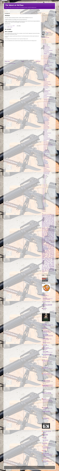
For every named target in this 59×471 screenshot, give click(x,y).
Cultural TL (45, 112)
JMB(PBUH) (50, 244)
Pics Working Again (46, 51)
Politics (43, 256)
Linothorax (45, 106)
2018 (44, 194)
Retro (50, 258)
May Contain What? (46, 122)
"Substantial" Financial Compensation (47, 91)
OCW (51, 252)
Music (49, 251)
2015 (44, 198)
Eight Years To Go (46, 164)
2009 (44, 206)
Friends (43, 234)
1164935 (49, 216)
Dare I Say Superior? (47, 167)
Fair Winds (45, 80)
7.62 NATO (52, 217)
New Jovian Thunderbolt (46, 301)
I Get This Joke (46, 163)
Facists (43, 232)
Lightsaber (45, 247)
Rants (53, 257)
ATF (50, 220)
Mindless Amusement (50, 250)
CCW (48, 224)
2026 (44, 40)
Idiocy (43, 243)
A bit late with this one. (46, 345)
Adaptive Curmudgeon (46, 411)
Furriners (53, 234)
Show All (53, 420)
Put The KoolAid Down (47, 96)
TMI (52, 267)
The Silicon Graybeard (46, 373)
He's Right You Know (47, 107)
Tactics (45, 266)
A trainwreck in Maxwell (46, 380)
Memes (47, 249)
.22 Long (43, 214)
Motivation (45, 162)
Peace (53, 253)
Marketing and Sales (47, 248)
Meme (45, 249)
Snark (53, 263)
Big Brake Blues (46, 71)
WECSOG (50, 269)
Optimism (48, 253)
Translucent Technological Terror (48, 145)
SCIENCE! (46, 261)
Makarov (53, 247)
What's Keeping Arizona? (47, 143)
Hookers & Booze (45, 338)
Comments (6, 11)
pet (46, 254)
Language (46, 245)
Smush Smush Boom (47, 117)
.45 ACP (43, 216)
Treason (49, 268)
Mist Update (45, 131)
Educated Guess (46, 75)
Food (43, 233)
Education (45, 231)
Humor (47, 242)
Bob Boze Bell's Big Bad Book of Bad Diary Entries (48, 385)
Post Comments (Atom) (12, 63)
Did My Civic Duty (46, 157)
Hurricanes (52, 242)
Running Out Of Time (47, 46)
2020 (44, 192)
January (45, 186)
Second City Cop (45, 367)
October (45, 175)
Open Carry (45, 79)
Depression (49, 229)
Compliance (45, 95)
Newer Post (7, 61)
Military (43, 250)
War (47, 269)
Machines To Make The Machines (48, 116)
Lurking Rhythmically (46, 330)
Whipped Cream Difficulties (47, 392)
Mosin (47, 251)
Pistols (48, 255)
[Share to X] (18, 25)
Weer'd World (45, 324)
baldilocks (44, 450)
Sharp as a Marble (45, 351)
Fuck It (46, 234)
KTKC (43, 245)
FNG (53, 232)
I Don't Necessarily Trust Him (48, 65)
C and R (52, 223)
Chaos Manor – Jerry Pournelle (47, 304)
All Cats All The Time (47, 115)
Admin (51, 218)
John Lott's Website (46, 453)
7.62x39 (43, 218)
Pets (48, 254)
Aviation (52, 220)
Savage (53, 259)
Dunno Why (45, 97)
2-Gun (53, 216)
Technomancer (44, 267)
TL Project (49, 267)
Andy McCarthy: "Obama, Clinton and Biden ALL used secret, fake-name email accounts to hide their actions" (48, 455)
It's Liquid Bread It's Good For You (48, 62)
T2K (42, 266)
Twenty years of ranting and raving (47, 461)
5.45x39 (46, 217)
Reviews (53, 258)
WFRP (53, 269)
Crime (51, 226)
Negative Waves (52, 251)
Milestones (45, 168)
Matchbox (53, 248)
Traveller (45, 268)
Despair (52, 229)
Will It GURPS (48, 270)
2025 (44, 41)
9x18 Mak (48, 218)
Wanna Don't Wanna (46, 86)
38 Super (43, 217)
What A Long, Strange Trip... (46, 342)
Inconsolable (48, 243)
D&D (47, 227)
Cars (43, 224)
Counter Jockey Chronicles (47, 431)
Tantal (47, 266)
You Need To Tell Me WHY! (47, 84)
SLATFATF (47, 263)
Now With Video (46, 149)
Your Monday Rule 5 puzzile (46, 381)
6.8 (49, 217)
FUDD (49, 234)
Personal (43, 254)
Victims (46, 269)
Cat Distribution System (47, 171)
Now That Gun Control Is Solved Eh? (49, 72)
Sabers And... (49, 259)
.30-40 (49, 215)
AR (46, 219)
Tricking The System (46, 66)
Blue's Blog (44, 437)
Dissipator (46, 230)
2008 (44, 207)
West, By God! (45, 357)
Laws (49, 245)
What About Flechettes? (47, 61)
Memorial (50, 249)
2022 (44, 189)
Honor (51, 241)
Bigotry (48, 221)
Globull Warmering (47, 236)
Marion (43, 248)
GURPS (44, 240)
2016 (44, 197)
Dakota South (45, 344)
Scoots (50, 261)
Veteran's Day (46, 136)
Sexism (53, 261)
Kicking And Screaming (47, 81)
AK (53, 218)
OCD (50, 252)
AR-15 (49, 219)
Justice (53, 244)
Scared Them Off (46, 92)
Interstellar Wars (44, 244)
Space (46, 264)
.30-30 (47, 215)
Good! (44, 159)
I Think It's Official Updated (47, 158)
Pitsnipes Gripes (45, 407)
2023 (44, 188)
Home (22, 61)
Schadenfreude (44, 260)
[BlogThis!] (17, 25)
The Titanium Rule (45, 328)
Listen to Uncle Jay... (46, 347)
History (50, 240)
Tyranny (51, 268)
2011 (43, 203)
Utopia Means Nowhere (47, 108)
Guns (47, 238)
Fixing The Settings (46, 126)
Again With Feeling (46, 173)
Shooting (48, 262)
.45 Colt (46, 216)
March (45, 184)
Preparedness (52, 256)
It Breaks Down (46, 85)
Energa (49, 231)
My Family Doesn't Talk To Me (48, 56)
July (44, 179)
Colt (45, 225)
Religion (43, 258)
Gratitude (50, 237)
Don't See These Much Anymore (48, 70)
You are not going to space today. (47, 393)
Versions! (45, 148)
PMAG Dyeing (52, 255)
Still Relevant (45, 130)
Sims (43, 263)
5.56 (48, 217)
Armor (51, 219)
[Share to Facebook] (19, 25)
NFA (42, 252)
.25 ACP (53, 214)
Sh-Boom (44, 302)
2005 (44, 211)
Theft (47, 267)
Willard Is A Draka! (46, 57)
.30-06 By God (44, 215)
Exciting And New (46, 121)
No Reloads (45, 76)
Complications (46, 111)
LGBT (49, 246)
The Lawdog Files (45, 440)
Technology (51, 266)
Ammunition (44, 219)
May (44, 181)
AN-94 (44, 89)
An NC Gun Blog (45, 334)
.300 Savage (52, 215)
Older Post (38, 61)
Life (42, 247)
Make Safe (45, 140)
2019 (44, 193)
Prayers (48, 256)
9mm (45, 218)
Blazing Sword (46, 129)
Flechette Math (46, 58)
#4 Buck (45, 67)
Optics (45, 253)
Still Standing (44, 451)
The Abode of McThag (14, 5)
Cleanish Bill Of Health (47, 101)
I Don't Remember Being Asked (48, 50)
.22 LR (45, 214)
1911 (51, 216)
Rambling (50, 257)
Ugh (44, 153)
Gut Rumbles (45, 308)
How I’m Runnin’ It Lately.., (46, 418)
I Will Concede (46, 125)
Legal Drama (52, 245)
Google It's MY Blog (46, 150)
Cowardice (49, 225)
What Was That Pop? (47, 172)
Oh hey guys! (44, 432)
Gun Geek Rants (45, 434)
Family (47, 232)
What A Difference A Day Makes (48, 144)
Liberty (51, 246)
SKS (44, 263)
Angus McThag (48, 32)
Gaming (43, 235)
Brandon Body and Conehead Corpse (48, 368)
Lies (53, 246)
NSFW (48, 252)
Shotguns (52, 262)
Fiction (51, 232)
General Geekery (48, 235)
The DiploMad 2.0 (45, 446)
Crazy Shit (47, 226)
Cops (47, 225)
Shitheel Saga (44, 262)
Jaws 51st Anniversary (46, 295)
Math (43, 249)
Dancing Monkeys (46, 228)
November (45, 45)
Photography (44, 255)
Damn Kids (52, 227)
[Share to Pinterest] (20, 25)
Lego (43, 246)
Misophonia (43, 251)
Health (47, 240)
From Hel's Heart (46, 154)
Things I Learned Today (47, 103)
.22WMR (50, 214)
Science (49, 260)
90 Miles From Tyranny (46, 360)
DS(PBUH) (50, 230)
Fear (49, 232)
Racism (46, 257)
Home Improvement (47, 241)
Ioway (47, 244)
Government (46, 237)
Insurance (53, 243)
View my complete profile (45, 37)
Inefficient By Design (46, 120)
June (44, 180)
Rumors (43, 259)
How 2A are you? (45, 458)
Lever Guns (46, 246)
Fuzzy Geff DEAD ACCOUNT (47, 354)
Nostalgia (45, 252)
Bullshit (43, 223)
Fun (50, 234)
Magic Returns (49, 247)
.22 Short (48, 214)
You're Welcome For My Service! (48, 139)
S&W (45, 259)
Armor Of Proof (46, 134)
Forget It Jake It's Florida (49, 233)
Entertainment (52, 231)
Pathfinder (51, 253)
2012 (44, 202)
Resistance (47, 258)
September (45, 176)
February (45, 185)
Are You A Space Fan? (47, 102)
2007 (44, 208)
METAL (53, 249)
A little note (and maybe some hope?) (47, 352)
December (45, 44)
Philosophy (52, 254)
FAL (45, 232)
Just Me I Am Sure (46, 135)
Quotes (43, 257)
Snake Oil (50, 263)
